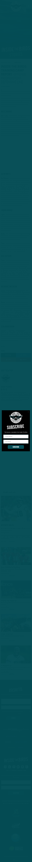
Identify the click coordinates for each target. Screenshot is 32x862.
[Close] (28, 412)
